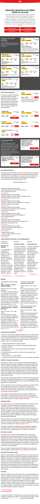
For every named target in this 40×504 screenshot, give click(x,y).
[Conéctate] (38, 1)
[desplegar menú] (1, 1)
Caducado (34, 148)
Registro (36, 97)
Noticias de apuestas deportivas (20, 330)
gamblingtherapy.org (14, 498)
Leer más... (14, 304)
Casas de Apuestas (28, 28)
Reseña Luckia (32, 126)
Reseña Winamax (12, 126)
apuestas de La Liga (8, 434)
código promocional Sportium (10, 391)
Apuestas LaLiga (28, 31)
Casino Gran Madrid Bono (10, 83)
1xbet (32, 115)
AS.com (4, 4)
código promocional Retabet (21, 398)
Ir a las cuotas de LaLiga (6, 275)
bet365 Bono (30, 45)
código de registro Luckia (22, 423)
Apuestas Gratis (12, 31)
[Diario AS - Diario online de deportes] (20, 1)
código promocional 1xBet (30, 449)
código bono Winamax (29, 429)
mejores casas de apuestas (16, 362)
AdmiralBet (14, 115)
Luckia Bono (30, 71)
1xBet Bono (30, 59)
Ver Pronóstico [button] (4, 193)
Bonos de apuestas (12, 28)
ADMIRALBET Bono (10, 59)
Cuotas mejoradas (33, 274)
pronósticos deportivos (23, 172)
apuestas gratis (7, 403)
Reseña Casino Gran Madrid (12, 135)
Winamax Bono (10, 71)
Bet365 (32, 97)
